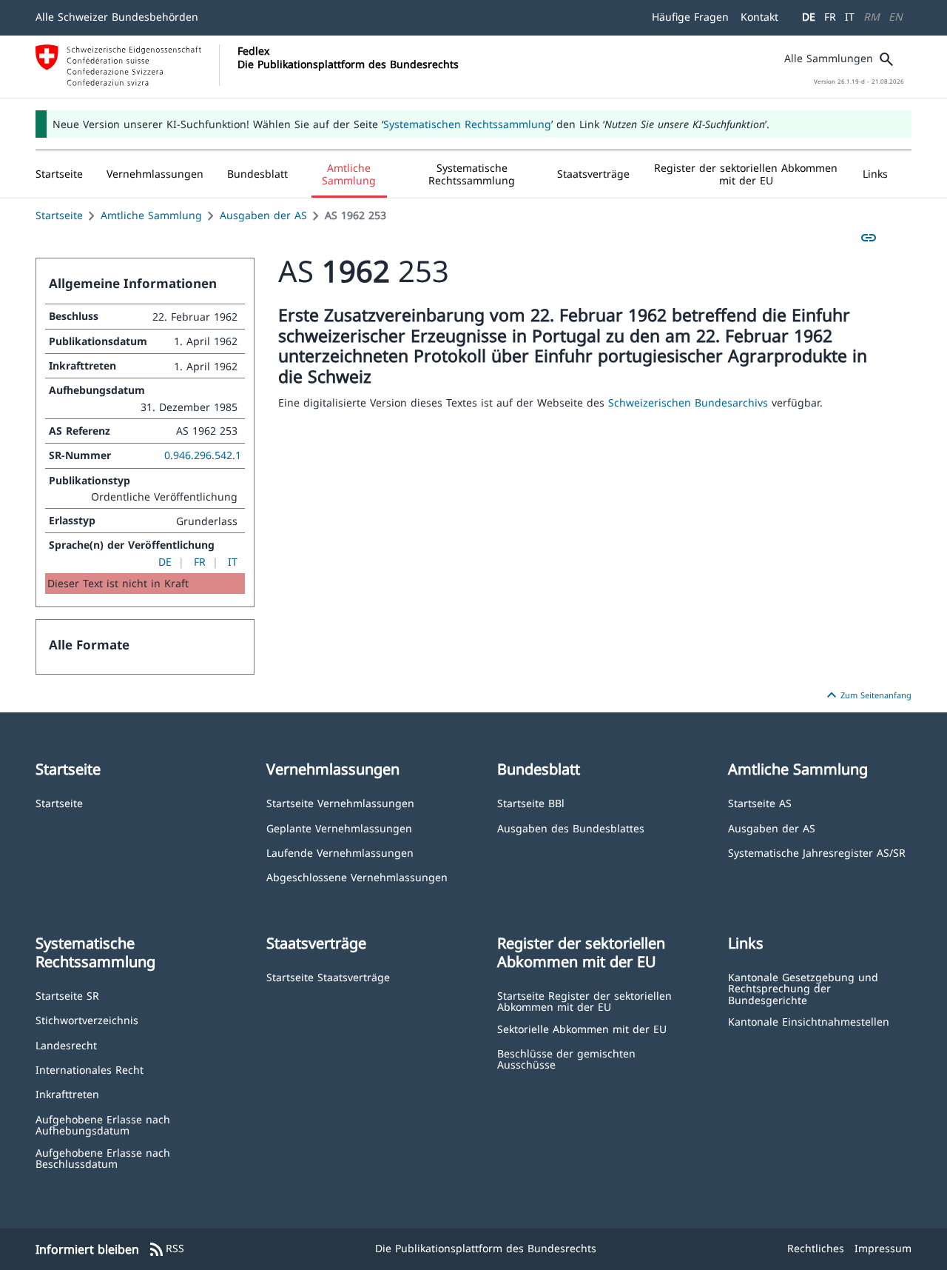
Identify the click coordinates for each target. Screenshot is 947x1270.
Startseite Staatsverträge (328, 976)
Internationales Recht (90, 1069)
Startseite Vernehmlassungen (340, 802)
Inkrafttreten (67, 1093)
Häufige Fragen (690, 17)
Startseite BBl (531, 802)
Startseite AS (760, 802)
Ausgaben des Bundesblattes (570, 827)
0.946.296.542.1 (202, 455)
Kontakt (759, 17)
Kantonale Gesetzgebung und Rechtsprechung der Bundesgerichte (803, 988)
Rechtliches (815, 1248)
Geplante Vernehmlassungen (339, 827)
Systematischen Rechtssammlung (467, 124)
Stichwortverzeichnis (87, 1019)
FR (830, 17)
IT (850, 17)
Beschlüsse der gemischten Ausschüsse (566, 1058)
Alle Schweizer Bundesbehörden (117, 17)
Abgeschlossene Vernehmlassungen (357, 876)
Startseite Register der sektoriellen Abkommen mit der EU (584, 1001)
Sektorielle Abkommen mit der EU (582, 1028)
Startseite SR (67, 995)
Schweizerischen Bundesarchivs (690, 402)
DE (808, 17)
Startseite (59, 215)
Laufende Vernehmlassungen (340, 852)
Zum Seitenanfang (867, 695)
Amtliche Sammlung (151, 215)
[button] (155, 174)
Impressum (883, 1248)
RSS (166, 1249)
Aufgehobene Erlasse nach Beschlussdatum (103, 1158)
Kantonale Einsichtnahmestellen (808, 1021)
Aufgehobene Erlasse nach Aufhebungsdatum (103, 1124)
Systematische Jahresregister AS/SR (817, 852)
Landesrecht (66, 1044)
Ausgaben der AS (263, 215)
